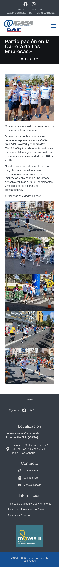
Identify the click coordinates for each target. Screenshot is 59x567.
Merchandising (46, 13)
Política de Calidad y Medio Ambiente (29, 503)
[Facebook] (25, 4)
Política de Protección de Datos (26, 509)
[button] (53, 26)
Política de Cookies (19, 515)
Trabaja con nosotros (18, 13)
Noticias (37, 10)
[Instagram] (34, 4)
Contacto (22, 10)
